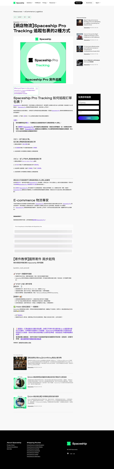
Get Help (9, 449)
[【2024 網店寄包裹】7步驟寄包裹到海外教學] (20, 402)
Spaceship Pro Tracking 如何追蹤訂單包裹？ (24, 90)
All (15, 17)
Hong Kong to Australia (33, 451)
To (79, 106)
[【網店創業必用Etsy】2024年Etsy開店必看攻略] (20, 364)
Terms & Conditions (12, 447)
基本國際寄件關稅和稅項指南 (31, 339)
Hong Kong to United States (35, 447)
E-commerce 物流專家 (19, 92)
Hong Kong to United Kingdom (35, 445)
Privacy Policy (11, 445)
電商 (29, 17)
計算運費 (88, 118)
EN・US (72, 454)
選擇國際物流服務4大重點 (25, 343)
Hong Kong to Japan (32, 454)
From (80, 101)
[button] (36, 88)
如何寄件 (20, 17)
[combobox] (88, 102)
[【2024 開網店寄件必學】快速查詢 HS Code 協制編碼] (80, 63)
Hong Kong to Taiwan (33, 452)
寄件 (25, 17)
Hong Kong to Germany (33, 456)
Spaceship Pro (17, 105)
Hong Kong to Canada (33, 449)
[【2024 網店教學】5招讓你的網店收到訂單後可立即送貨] (20, 383)
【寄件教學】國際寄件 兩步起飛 (20, 93)
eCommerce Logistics (33, 12)
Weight (80, 111)
